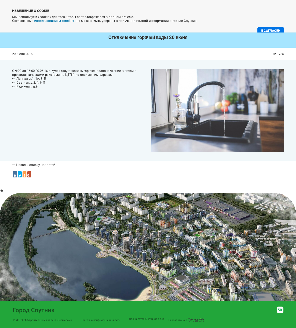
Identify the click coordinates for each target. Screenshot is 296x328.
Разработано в (177, 320)
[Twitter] (20, 174)
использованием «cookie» (54, 21)
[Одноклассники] (24, 174)
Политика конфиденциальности (100, 320)
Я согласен (270, 31)
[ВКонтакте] (15, 174)
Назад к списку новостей (35, 165)
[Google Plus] (29, 174)
